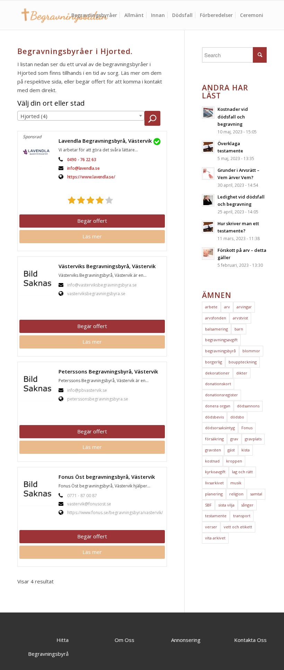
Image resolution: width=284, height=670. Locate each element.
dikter (241, 373)
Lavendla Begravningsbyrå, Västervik (105, 140)
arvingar (244, 306)
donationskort (218, 383)
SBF (208, 505)
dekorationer (217, 373)
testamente (216, 515)
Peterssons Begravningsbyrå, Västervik (108, 371)
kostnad (212, 461)
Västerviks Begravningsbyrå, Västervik (107, 266)
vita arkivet (215, 537)
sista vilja (226, 505)
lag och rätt (242, 471)
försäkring (214, 438)
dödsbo (237, 417)
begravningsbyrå (220, 350)
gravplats (253, 438)
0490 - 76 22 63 (81, 159)
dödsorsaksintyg (220, 427)
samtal (256, 493)
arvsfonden (215, 317)
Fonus (246, 427)
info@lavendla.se (83, 168)
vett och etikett (238, 526)
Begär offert (92, 220)
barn (238, 329)
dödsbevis (214, 417)
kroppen (234, 461)
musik (235, 482)
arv (227, 306)
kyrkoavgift (215, 471)
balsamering (216, 329)
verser (211, 526)
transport (241, 515)
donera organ (217, 405)
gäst (231, 449)
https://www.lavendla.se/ (91, 177)
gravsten (213, 449)
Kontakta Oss (250, 639)
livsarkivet (214, 482)
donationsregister (221, 394)
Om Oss (124, 639)
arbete (211, 306)
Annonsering (186, 639)
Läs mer (92, 236)
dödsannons (248, 405)
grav (234, 438)
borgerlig (213, 361)
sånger (247, 505)
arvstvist (240, 317)
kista (245, 449)
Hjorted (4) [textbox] (33, 116)
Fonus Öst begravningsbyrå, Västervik (107, 476)
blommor (251, 350)
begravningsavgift (221, 339)
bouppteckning (243, 361)
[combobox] (80, 116)
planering (214, 493)
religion (236, 493)
